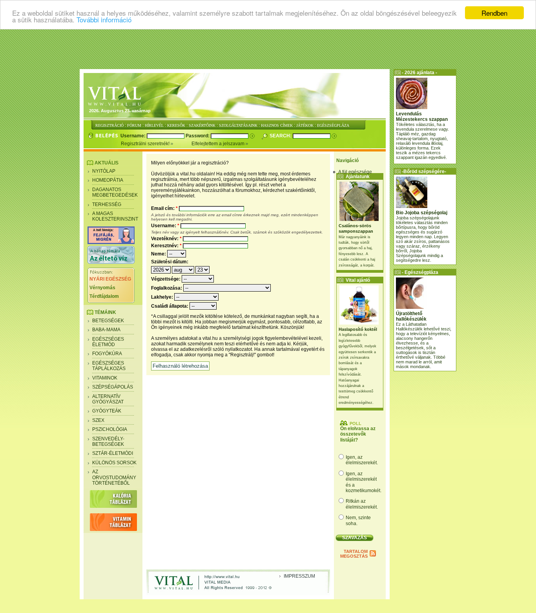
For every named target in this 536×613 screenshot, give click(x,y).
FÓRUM (134, 125)
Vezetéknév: (166, 238)
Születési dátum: (169, 262)
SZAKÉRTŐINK (202, 125)
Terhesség (106, 204)
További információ (104, 20)
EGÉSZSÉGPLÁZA (333, 125)
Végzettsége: (166, 279)
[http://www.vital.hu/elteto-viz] (111, 262)
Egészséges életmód (108, 341)
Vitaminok (104, 378)
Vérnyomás (102, 287)
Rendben (494, 13)
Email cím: (164, 208)
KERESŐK (176, 125)
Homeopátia (107, 180)
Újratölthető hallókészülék (411, 316)
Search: (281, 136)
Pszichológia (109, 429)
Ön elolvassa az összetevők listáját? (358, 434)
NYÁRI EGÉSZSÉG (110, 279)
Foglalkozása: (167, 288)
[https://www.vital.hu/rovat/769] (111, 242)
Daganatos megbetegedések (115, 192)
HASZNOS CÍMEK (277, 125)
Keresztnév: (166, 245)
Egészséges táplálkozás (109, 365)
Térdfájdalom (104, 296)
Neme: (159, 254)
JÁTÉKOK (305, 125)
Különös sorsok (114, 462)
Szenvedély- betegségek (108, 441)
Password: (198, 136)
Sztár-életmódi (112, 453)
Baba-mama (106, 329)
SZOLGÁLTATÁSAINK (238, 125)
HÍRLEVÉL (154, 125)
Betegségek (108, 320)
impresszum (299, 576)
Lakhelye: (162, 297)
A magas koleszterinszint (115, 216)
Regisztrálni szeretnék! (146, 143)
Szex (98, 420)
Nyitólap (103, 171)
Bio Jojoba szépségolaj (421, 212)
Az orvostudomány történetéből (114, 477)
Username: (133, 136)
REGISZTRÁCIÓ (109, 125)
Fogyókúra (107, 353)
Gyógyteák (106, 411)
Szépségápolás (112, 387)
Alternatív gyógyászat (108, 399)
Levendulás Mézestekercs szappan (422, 116)
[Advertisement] (268, 49)
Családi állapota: (170, 306)
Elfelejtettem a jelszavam (218, 143)
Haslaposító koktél (358, 329)
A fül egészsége (355, 172)
